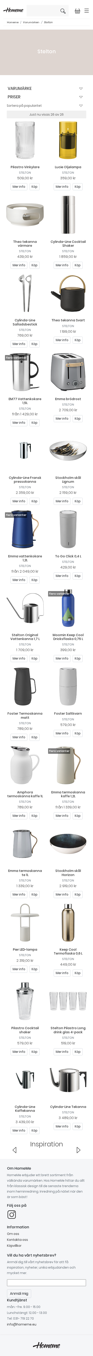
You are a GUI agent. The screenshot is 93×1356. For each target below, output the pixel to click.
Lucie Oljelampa (68, 167)
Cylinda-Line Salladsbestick (25, 322)
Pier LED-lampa (25, 949)
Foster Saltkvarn (68, 713)
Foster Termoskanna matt (24, 715)
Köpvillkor (14, 1245)
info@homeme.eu (21, 1324)
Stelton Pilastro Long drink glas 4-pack (68, 1030)
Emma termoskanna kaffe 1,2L (68, 794)
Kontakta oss (17, 1239)
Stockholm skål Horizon (68, 872)
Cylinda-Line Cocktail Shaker (68, 243)
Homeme (13, 22)
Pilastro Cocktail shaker (25, 1030)
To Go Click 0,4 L (68, 556)
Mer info (19, 186)
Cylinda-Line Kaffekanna (25, 1109)
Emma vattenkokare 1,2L (25, 558)
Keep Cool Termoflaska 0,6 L (68, 951)
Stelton (48, 22)
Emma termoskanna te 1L (25, 872)
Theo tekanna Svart (68, 320)
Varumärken (31, 22)
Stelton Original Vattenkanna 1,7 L (25, 637)
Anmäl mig (19, 1293)
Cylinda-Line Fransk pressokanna (25, 479)
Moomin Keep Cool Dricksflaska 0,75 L (68, 637)
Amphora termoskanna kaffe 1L (25, 794)
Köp (34, 186)
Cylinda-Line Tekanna (68, 1107)
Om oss (13, 1234)
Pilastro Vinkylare (25, 167)
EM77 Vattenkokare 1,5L (25, 401)
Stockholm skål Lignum (68, 479)
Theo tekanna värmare (25, 243)
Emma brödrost (68, 399)
